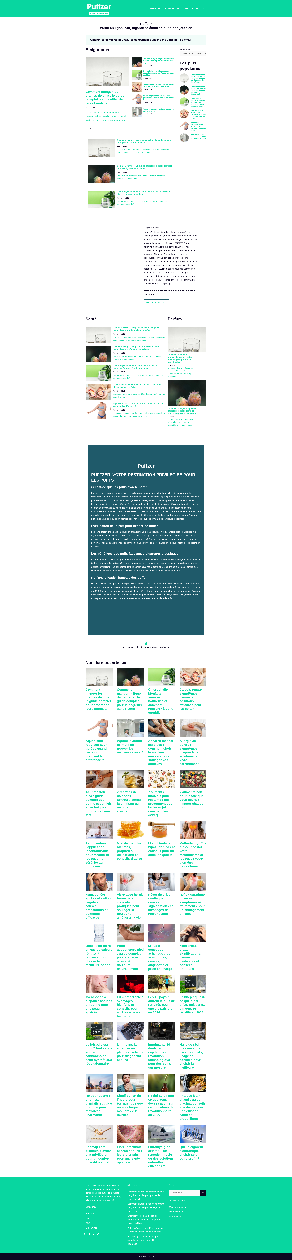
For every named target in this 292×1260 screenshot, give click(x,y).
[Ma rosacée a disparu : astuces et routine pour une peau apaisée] (99, 991)
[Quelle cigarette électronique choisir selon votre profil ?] (193, 1141)
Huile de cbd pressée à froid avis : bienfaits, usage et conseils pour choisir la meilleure (191, 1056)
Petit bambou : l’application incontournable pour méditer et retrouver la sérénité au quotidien (97, 855)
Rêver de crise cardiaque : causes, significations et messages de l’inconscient (160, 904)
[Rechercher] (203, 1193)
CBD (186, 8)
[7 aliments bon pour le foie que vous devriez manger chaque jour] (193, 786)
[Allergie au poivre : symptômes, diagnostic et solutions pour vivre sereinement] (193, 735)
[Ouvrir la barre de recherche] (203, 8)
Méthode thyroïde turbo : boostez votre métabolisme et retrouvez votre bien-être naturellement (193, 855)
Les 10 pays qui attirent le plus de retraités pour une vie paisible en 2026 (161, 1004)
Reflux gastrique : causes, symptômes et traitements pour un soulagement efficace (192, 904)
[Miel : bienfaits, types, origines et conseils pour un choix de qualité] (161, 837)
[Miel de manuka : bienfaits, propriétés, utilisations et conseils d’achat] (130, 837)
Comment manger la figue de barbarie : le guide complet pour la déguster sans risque (158, 61)
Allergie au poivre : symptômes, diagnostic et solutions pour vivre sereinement (191, 752)
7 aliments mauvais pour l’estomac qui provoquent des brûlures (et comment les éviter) (160, 803)
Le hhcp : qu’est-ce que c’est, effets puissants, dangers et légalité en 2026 (192, 1004)
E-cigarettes (172, 8)
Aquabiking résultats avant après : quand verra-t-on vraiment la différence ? (158, 98)
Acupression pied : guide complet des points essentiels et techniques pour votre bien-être (99, 803)
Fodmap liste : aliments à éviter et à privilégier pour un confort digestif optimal (98, 1154)
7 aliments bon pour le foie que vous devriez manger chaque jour (191, 799)
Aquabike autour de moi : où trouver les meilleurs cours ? (198, 138)
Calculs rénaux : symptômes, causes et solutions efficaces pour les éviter (158, 85)
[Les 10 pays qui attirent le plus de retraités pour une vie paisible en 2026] (161, 991)
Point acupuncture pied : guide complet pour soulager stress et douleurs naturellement (130, 957)
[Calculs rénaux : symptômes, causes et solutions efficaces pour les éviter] (193, 683)
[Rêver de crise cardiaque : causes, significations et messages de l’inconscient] (161, 888)
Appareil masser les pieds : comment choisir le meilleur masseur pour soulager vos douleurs (161, 752)
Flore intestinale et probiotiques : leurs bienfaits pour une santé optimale (129, 1154)
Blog (195, 8)
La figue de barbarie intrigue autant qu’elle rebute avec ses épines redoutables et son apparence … (180, 422)
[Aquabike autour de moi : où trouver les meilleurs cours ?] (130, 735)
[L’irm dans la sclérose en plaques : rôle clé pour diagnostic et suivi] (130, 1038)
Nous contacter (176, 1212)
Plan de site (175, 1216)
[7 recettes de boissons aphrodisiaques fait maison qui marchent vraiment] (130, 786)
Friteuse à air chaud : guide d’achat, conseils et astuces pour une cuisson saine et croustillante (193, 1107)
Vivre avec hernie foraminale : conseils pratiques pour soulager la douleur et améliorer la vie (130, 906)
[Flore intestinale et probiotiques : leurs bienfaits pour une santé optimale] (130, 1141)
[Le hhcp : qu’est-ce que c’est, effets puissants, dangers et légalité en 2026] (193, 991)
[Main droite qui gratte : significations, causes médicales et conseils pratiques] (193, 940)
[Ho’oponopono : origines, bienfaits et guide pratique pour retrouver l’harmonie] (99, 1090)
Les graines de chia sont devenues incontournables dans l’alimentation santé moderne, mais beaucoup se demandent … (107, 116)
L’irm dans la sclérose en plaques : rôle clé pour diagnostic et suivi (130, 1052)
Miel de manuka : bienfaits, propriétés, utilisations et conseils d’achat (130, 851)
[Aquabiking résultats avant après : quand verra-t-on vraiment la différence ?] (99, 735)
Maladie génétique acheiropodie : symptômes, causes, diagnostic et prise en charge (160, 957)
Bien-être (155, 8)
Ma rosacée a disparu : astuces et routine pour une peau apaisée (99, 1004)
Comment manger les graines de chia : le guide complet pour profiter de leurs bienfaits (144, 141)
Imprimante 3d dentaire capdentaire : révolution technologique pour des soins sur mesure (159, 1056)
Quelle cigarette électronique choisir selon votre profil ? (192, 1152)
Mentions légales (177, 1207)
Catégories (185, 49)
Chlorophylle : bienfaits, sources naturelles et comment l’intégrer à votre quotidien (158, 73)
